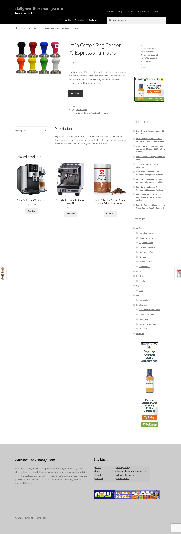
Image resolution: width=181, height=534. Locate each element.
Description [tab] (21, 130)
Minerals (143, 328)
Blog (120, 11)
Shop (156, 11)
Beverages (103, 113)
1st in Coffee (31, 28)
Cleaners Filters (146, 238)
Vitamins (140, 333)
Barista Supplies (146, 233)
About (130, 11)
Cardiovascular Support (149, 309)
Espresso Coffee (146, 242)
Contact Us (143, 11)
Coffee (139, 228)
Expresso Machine (147, 247)
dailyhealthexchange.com (39, 8)
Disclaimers (94, 20)
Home (110, 11)
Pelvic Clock (80, 20)
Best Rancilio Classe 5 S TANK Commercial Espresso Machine (149, 180)
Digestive (143, 319)
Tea (141, 290)
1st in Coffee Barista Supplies (85, 113)
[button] (57, 46)
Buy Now (75, 93)
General (139, 271)
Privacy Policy (123, 467)
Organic (139, 285)
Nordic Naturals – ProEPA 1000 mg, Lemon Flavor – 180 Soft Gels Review (150, 149)
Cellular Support (146, 314)
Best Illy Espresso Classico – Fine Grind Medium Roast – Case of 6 (150, 206)
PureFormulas (142, 305)
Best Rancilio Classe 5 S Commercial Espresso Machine (149, 188)
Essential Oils (65, 20)
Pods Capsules (145, 261)
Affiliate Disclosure (125, 474)
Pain (138, 295)
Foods (142, 281)
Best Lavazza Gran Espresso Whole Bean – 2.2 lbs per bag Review (148, 197)
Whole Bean (144, 266)
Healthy (139, 276)
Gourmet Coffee (146, 252)
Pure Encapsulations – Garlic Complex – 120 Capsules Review (150, 140)
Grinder (142, 257)
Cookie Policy (122, 478)
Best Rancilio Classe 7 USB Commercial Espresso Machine (149, 173)
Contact (99, 478)
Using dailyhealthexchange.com (131, 471)
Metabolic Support (147, 324)
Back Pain (143, 300)
